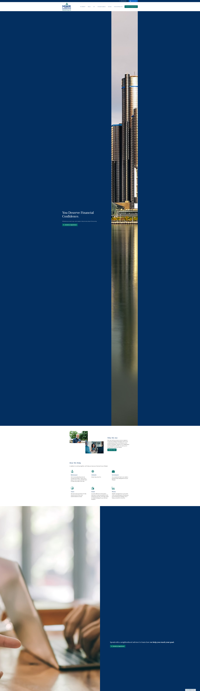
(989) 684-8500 (123, 1)
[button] (83, 7)
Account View (133, 1)
